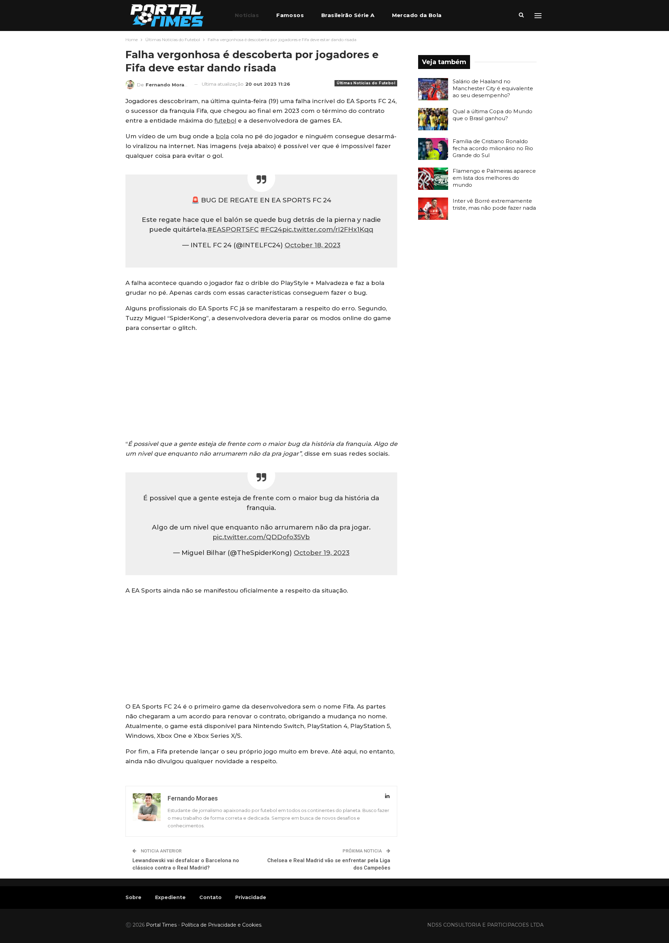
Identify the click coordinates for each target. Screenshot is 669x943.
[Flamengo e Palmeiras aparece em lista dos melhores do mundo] (433, 179)
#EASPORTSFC (233, 229)
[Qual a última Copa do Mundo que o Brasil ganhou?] (433, 119)
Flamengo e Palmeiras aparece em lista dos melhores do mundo (494, 178)
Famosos (290, 15)
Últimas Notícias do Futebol (366, 83)
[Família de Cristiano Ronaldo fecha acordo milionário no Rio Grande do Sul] (433, 149)
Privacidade (250, 897)
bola (222, 136)
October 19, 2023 (321, 553)
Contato (210, 897)
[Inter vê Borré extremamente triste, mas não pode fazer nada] (433, 209)
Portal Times (161, 925)
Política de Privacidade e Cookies (221, 925)
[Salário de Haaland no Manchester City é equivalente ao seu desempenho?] (433, 89)
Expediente (170, 897)
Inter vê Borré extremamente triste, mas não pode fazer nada (494, 204)
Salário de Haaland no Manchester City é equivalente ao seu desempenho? (493, 88)
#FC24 (271, 229)
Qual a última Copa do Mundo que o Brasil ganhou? (492, 115)
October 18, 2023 (312, 245)
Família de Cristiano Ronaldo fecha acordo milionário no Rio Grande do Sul (493, 148)
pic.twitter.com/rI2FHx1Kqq (327, 229)
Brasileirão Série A (348, 15)
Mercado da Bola (417, 15)
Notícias (247, 15)
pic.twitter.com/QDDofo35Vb (261, 537)
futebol (225, 120)
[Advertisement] (261, 387)
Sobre (133, 897)
